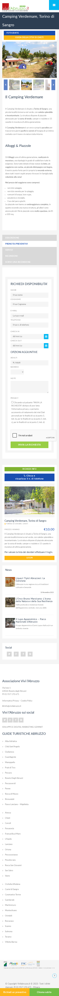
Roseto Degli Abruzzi (14, 778)
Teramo (8, 937)
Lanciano (8, 844)
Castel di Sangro (12, 889)
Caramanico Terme (13, 895)
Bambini (15, 367)
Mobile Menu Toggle (54, 5)
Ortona (8, 850)
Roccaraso (9, 921)
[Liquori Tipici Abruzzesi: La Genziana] (10, 582)
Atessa (8, 813)
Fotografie (13, 33)
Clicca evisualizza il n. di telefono (29, 477)
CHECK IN (15, 331)
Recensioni (11, 256)
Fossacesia (9, 829)
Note (13, 378)
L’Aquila (8, 839)
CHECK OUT (16, 341)
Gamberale (9, 900)
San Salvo (9, 871)
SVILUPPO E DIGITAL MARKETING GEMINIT (22, 727)
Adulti (14, 358)
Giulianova (9, 752)
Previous (7, 60)
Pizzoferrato (10, 860)
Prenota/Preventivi (16, 244)
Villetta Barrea (11, 942)
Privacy (14, 398)
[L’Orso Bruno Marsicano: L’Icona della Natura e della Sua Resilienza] (10, 602)
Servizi (9, 250)
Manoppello (10, 762)
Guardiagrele (10, 757)
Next (52, 60)
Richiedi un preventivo (14, 992)
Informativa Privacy (10, 701)
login (29, 558)
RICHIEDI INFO (29, 469)
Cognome (16, 299)
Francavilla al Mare (13, 834)
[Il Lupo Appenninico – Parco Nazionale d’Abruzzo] (10, 623)
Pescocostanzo (11, 855)
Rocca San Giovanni (13, 865)
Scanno (8, 926)
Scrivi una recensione (18, 262)
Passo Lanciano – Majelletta (16, 804)
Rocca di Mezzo (11, 794)
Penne (7, 789)
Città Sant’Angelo (12, 747)
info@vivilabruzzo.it (12, 706)
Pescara (8, 773)
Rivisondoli (9, 799)
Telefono (16, 320)
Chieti (7, 818)
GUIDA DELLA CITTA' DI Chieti (29, 37)
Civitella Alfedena (12, 884)
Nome (13, 290)
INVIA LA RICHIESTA (29, 445)
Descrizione (12, 238)
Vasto (7, 876)
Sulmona (8, 932)
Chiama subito (44, 992)
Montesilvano (11, 911)
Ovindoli (8, 916)
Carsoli (8, 823)
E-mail (14, 311)
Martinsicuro (10, 905)
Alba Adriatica (11, 741)
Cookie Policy (26, 701)
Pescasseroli (10, 784)
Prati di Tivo (10, 768)
